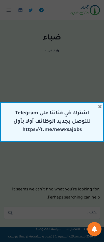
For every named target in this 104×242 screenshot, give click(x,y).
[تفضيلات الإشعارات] (94, 229)
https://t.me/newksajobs (52, 130)
